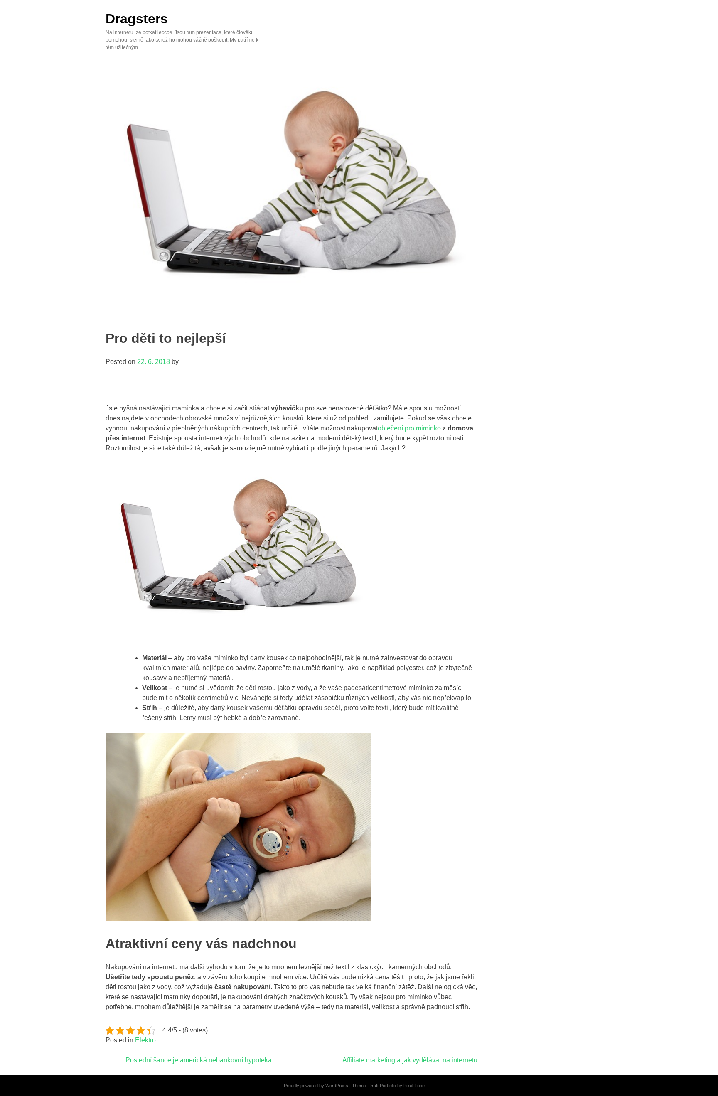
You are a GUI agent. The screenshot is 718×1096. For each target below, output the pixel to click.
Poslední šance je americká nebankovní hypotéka (198, 1060)
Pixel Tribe (414, 1085)
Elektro (145, 1040)
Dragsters (137, 18)
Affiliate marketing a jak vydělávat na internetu (409, 1060)
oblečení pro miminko (409, 428)
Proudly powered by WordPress (316, 1085)
